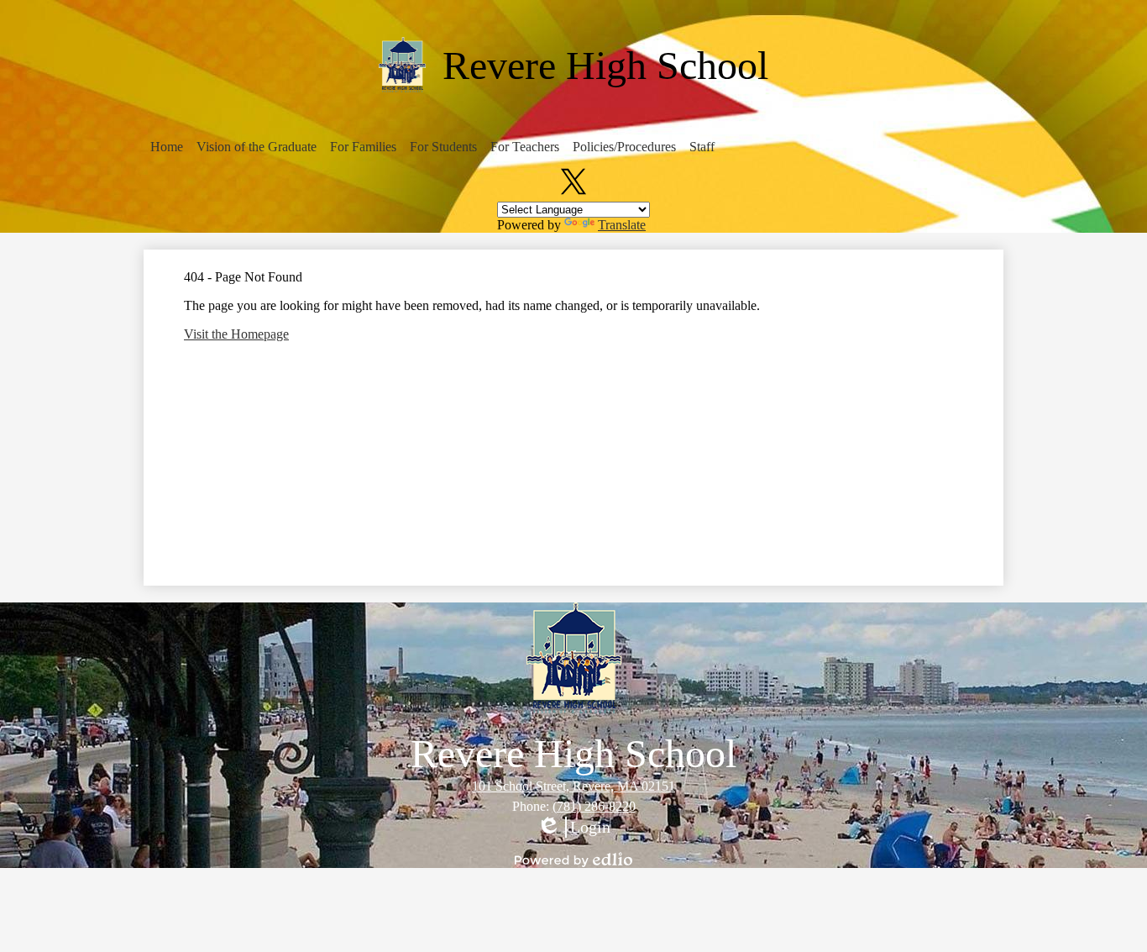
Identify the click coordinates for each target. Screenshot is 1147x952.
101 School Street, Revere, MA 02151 (573, 786)
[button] (167, 147)
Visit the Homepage (236, 334)
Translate (622, 225)
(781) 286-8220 (594, 806)
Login (573, 828)
